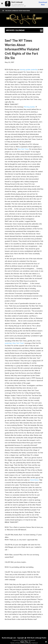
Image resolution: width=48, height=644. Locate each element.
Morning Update (29, 107)
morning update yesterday (28, 69)
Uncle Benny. (34, 480)
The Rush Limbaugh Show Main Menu (17, 10)
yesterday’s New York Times (14, 343)
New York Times (23, 149)
